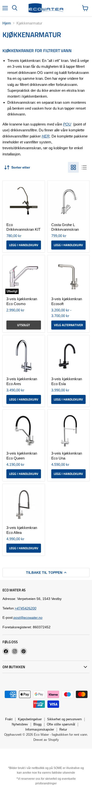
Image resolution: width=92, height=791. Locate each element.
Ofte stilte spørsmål (61, 724)
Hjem (6, 23)
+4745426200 (25, 608)
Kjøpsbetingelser (30, 719)
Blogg (37, 724)
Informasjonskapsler (39, 729)
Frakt (9, 719)
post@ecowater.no (27, 617)
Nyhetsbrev (20, 724)
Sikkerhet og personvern (64, 719)
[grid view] (73, 167)
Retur (63, 729)
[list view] (84, 167)
